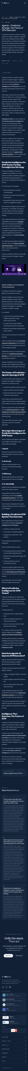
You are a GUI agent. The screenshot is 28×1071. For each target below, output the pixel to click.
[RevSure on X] (6, 987)
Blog (3, 17)
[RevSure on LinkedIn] (3, 987)
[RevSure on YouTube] (10, 987)
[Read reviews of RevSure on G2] (14, 1030)
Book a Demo (19, 955)
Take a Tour (8, 955)
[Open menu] (25, 3)
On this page (6, 72)
